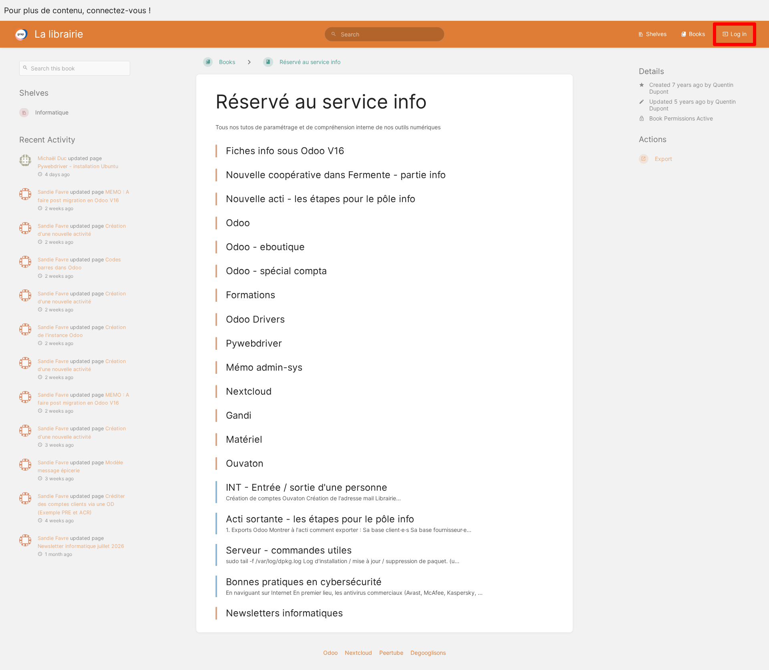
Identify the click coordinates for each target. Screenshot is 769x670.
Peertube (391, 652)
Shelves (656, 33)
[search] (384, 34)
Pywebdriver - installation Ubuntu (78, 166)
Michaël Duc (52, 158)
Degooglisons (428, 652)
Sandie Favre (53, 192)
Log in (739, 33)
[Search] (333, 34)
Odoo (330, 652)
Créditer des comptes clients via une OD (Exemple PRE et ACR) (81, 504)
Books (697, 33)
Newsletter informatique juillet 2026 (81, 546)
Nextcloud (358, 652)
